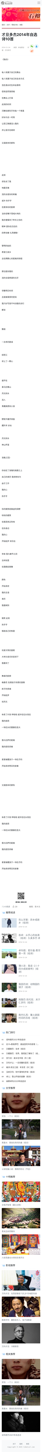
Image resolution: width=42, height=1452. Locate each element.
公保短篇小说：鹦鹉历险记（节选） (17, 1169)
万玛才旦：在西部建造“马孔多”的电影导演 (19, 1293)
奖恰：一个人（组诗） (11, 1116)
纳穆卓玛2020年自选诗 (16, 1081)
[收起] (39, 3)
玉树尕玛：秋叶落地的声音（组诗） (21, 1072)
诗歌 (21, 25)
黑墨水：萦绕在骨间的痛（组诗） (16, 1142)
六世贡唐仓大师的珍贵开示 (13, 1258)
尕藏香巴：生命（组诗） (16, 1049)
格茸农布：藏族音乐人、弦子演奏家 (17, 1320)
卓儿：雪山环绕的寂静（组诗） (19, 1076)
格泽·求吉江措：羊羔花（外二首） (20, 1067)
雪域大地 (15, 25)
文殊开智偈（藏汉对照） (12, 1205)
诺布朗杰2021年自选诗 (15, 1039)
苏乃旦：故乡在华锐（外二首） (19, 1058)
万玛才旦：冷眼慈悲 (10, 1346)
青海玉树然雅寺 (8, 1231)
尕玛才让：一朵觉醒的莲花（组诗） (21, 1063)
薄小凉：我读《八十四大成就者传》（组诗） (29, 968)
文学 (8, 25)
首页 (3, 25)
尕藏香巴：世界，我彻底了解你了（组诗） (24, 1053)
